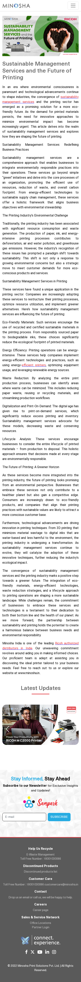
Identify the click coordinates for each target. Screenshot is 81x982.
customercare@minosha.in (61, 884)
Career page (40, 910)
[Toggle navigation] (73, 6)
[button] (73, 729)
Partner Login (40, 927)
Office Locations (40, 923)
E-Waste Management (40, 854)
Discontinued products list (40, 871)
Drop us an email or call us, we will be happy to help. (40, 897)
